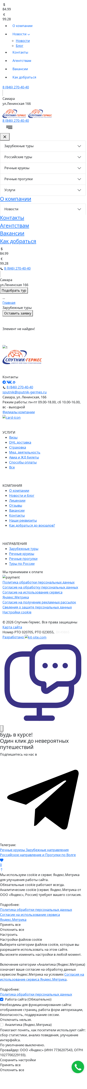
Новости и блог (21, 495)
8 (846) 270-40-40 (15, 87)
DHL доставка (20, 442)
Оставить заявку (17, 313)
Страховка (17, 447)
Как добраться (24, 77)
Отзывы (15, 505)
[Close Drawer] (5, 137)
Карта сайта (12, 627)
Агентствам (21, 60)
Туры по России (22, 563)
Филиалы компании (18, 412)
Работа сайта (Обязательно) (28, 999)
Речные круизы (16, 168)
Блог (19, 45)
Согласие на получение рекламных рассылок (39, 602)
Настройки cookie (16, 612)
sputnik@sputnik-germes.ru (24, 392)
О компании (22, 25)
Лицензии (17, 500)
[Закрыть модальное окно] (1, 728)
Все (12, 467)
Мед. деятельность (24, 452)
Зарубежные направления (47, 850)
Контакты (20, 52)
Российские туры (18, 157)
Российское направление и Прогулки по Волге (38, 855)
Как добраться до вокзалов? (32, 525)
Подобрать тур (14, 290)
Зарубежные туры (19, 146)
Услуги (9, 190)
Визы (13, 437)
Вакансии (20, 69)
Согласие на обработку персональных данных (40, 587)
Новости (19, 34)
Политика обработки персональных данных (38, 582)
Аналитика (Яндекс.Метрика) (28, 1024)
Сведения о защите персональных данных (37, 607)
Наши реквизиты (23, 520)
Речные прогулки (18, 179)
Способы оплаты (23, 462)
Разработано (13, 637)
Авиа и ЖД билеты (24, 457)
